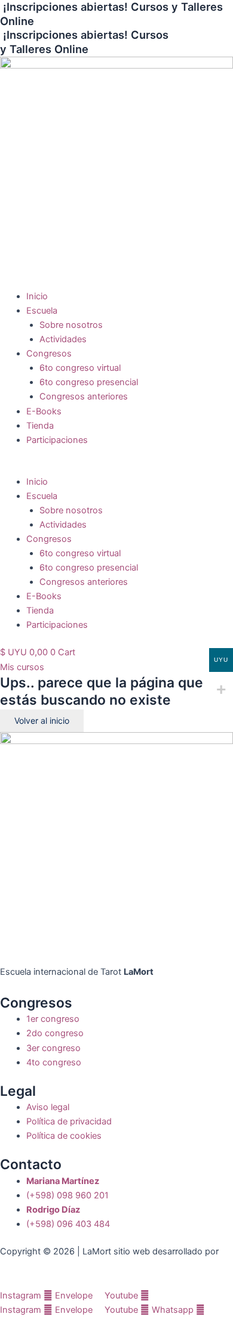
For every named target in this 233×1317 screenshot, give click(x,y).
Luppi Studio (26, 1265)
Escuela (41, 310)
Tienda (40, 425)
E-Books (44, 411)
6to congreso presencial (88, 382)
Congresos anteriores (83, 396)
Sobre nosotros (71, 325)
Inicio (37, 296)
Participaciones (57, 440)
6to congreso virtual (80, 367)
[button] (116, 467)
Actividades (63, 339)
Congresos (49, 353)
